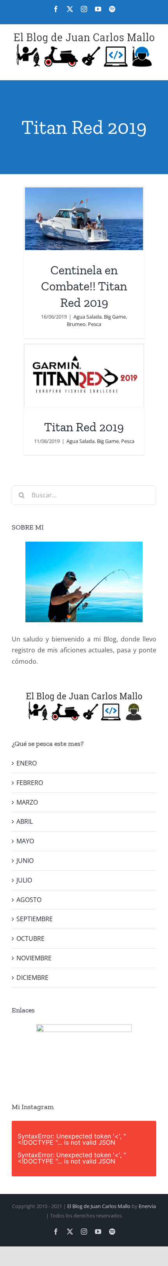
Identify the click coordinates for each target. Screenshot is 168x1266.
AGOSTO (28, 899)
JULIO (24, 880)
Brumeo (76, 324)
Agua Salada (87, 316)
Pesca (94, 324)
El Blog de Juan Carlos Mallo (98, 1206)
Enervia (147, 1206)
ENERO (26, 763)
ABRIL (24, 821)
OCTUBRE (30, 938)
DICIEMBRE (32, 977)
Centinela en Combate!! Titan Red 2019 (84, 286)
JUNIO (25, 860)
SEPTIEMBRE (34, 919)
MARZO (27, 802)
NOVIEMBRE (34, 958)
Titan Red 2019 (84, 427)
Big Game (115, 316)
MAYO (25, 841)
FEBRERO (29, 782)
